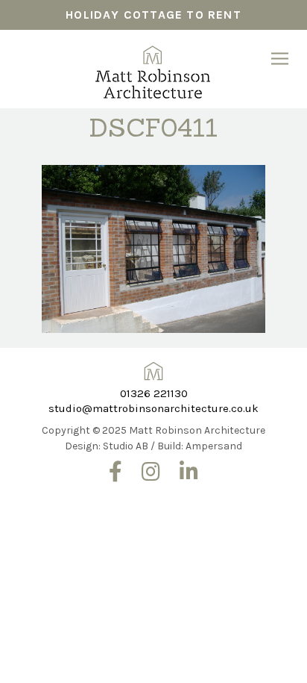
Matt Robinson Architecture (153, 67)
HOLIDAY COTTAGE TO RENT (153, 14)
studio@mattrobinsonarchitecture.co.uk (153, 408)
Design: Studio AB (106, 446)
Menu (279, 58)
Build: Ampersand (199, 446)
